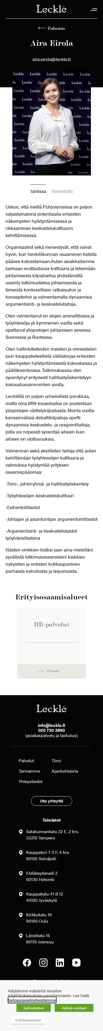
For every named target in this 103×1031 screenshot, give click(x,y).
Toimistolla (62, 191)
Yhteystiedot (31, 781)
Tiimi (56, 760)
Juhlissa (38, 191)
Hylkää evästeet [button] (74, 1007)
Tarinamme (29, 771)
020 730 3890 (51, 730)
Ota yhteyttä (51, 801)
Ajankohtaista (65, 771)
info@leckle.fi (51, 725)
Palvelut (26, 760)
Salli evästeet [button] (33, 1007)
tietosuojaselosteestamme (32, 1000)
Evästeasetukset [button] (28, 1020)
